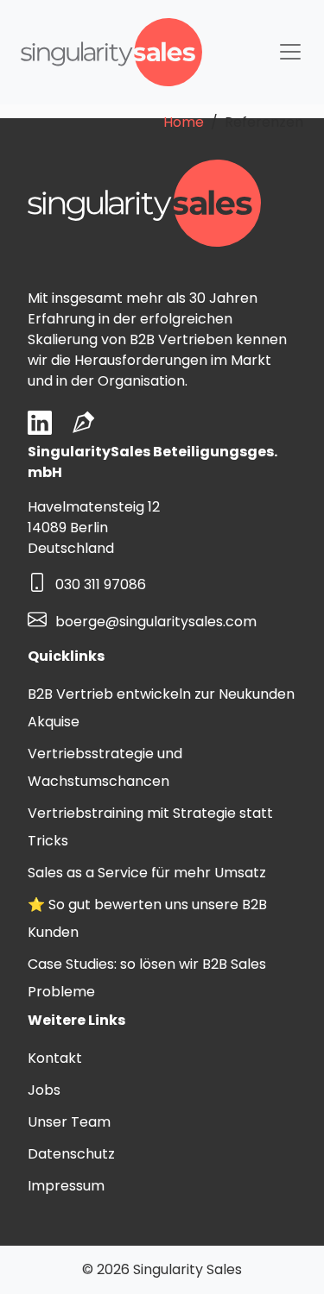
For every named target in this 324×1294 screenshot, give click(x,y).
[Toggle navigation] (290, 52)
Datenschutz (71, 1154)
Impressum (66, 1186)
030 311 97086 (100, 585)
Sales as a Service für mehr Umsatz (147, 873)
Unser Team (69, 1122)
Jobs (44, 1090)
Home (183, 122)
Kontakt (55, 1058)
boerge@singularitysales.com (156, 621)
